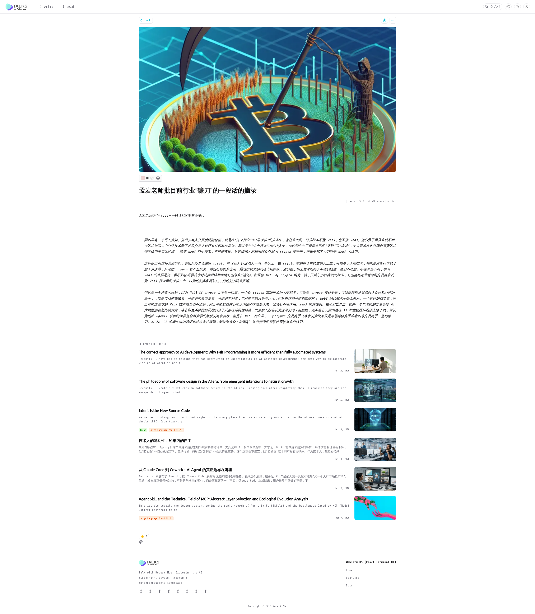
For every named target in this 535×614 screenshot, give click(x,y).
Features (352, 577)
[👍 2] (141, 542)
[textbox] (267, 271)
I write (46, 7)
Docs (349, 585)
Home (349, 570)
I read (68, 7)
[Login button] (526, 6)
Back (148, 20)
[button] (508, 6)
